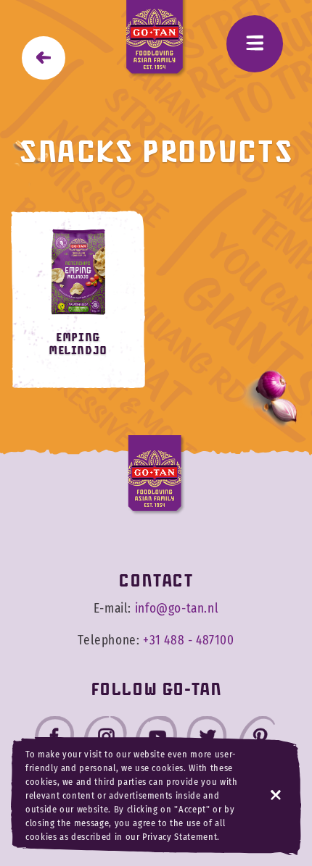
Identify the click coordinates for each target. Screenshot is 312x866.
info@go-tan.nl (176, 608)
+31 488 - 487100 (188, 640)
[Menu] (254, 43)
